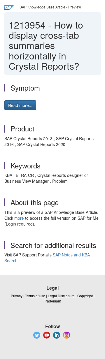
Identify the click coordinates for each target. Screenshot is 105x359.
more (19, 218)
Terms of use (35, 295)
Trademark (52, 300)
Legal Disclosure (61, 295)
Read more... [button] (20, 105)
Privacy (16, 295)
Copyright (85, 295)
